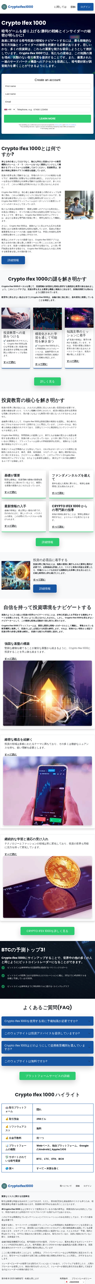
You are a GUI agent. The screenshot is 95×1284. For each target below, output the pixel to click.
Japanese (74, 1281)
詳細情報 (13, 260)
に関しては (60, 7)
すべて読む (9, 362)
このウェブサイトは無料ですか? (25, 1061)
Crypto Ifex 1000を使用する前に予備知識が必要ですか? (41, 1021)
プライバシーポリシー (82, 1278)
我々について (66, 1185)
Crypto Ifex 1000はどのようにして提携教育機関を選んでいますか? (44, 1047)
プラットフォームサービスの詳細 (47, 1076)
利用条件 (64, 1278)
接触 (73, 7)
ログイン (85, 7)
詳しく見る (47, 381)
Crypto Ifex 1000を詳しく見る (47, 931)
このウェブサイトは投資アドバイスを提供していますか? (42, 1033)
